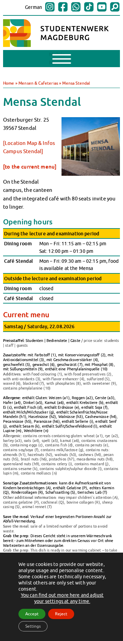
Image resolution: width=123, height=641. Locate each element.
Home (8, 83)
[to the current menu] (29, 166)
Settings (33, 626)
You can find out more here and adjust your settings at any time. (62, 598)
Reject (61, 613)
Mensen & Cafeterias (38, 83)
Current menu (26, 314)
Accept (32, 613)
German (33, 7)
